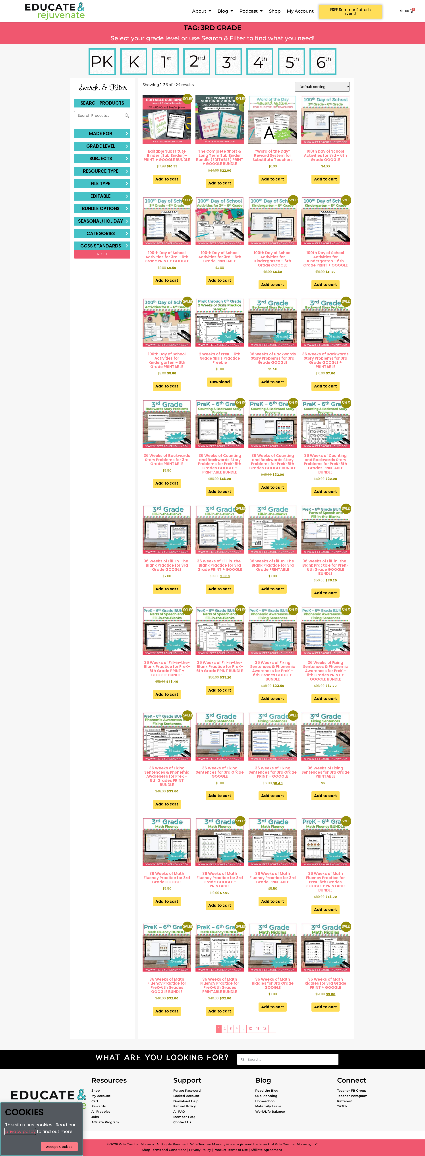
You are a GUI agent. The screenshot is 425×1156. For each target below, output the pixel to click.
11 (257, 1028)
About (199, 11)
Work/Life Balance (270, 1112)
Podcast (249, 11)
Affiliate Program (105, 1122)
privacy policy (20, 1131)
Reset (102, 254)
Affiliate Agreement (266, 1150)
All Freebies (100, 1112)
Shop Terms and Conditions (164, 1150)
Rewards (98, 1106)
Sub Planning (266, 1096)
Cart (94, 1101)
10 (250, 1028)
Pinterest (344, 1101)
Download (220, 382)
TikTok (342, 1106)
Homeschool (265, 1101)
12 (265, 1028)
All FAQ (179, 1112)
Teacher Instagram (352, 1096)
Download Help (186, 1101)
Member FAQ (184, 1117)
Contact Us (182, 1122)
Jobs (95, 1117)
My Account (300, 11)
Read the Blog (266, 1091)
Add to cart (166, 179)
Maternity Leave (268, 1106)
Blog (223, 11)
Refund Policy (184, 1106)
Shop (275, 11)
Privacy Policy (200, 1150)
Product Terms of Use (231, 1150)
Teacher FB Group (351, 1091)
